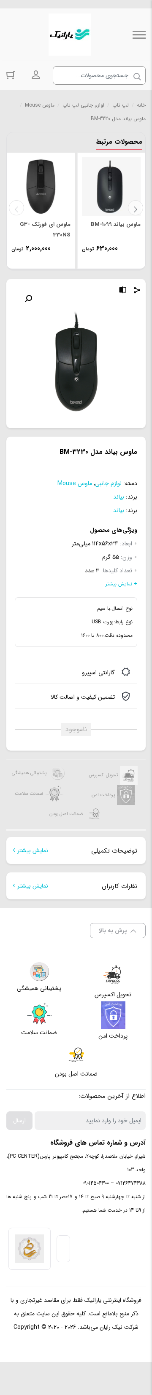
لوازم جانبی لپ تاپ (83, 105)
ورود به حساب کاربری (36, 75)
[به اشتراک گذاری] (137, 291)
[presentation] (16, 207)
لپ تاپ (120, 105)
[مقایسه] (123, 291)
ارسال (19, 1120)
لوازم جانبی (108, 483)
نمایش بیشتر (32, 850)
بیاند (118, 497)
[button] (28, 298)
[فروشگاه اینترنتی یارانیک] (70, 34)
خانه (141, 105)
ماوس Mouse (39, 105)
